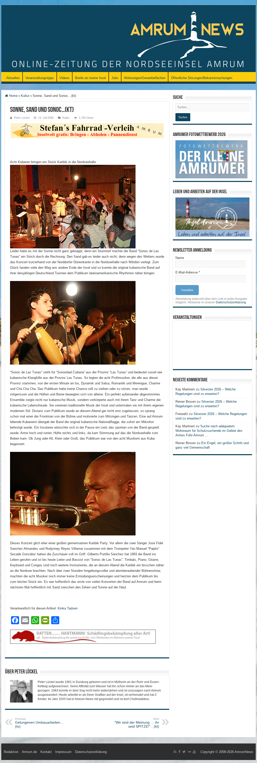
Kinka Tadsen (68, 608)
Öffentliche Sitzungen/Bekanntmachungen (201, 78)
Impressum (63, 752)
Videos (64, 78)
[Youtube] (194, 752)
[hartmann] (87, 641)
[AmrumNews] (128, 39)
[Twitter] (184, 752)
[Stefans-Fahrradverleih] (87, 130)
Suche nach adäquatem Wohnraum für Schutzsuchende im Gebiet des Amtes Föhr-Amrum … (208, 430)
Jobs (114, 78)
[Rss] (175, 752)
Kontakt (46, 752)
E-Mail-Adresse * (187, 272)
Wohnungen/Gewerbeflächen (144, 78)
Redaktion (11, 752)
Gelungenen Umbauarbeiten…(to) (39, 722)
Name (179, 258)
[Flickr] (189, 752)
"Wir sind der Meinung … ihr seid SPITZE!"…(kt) (136, 722)
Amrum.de (29, 752)
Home (13, 96)
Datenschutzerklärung (231, 302)
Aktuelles (13, 78)
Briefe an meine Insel (90, 78)
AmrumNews (244, 752)
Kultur (25, 96)
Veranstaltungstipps (39, 78)
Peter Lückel (21, 117)
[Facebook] (179, 752)
